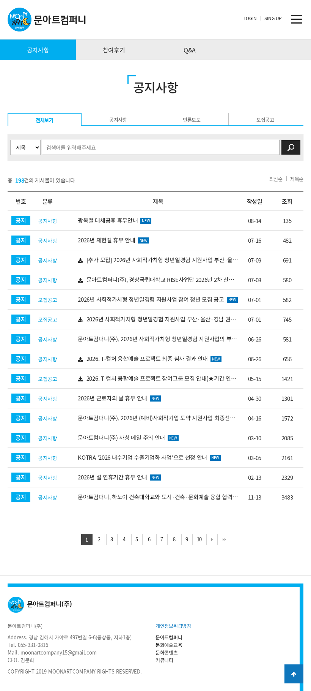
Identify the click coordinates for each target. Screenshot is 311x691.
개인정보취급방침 (173, 625)
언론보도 (192, 119)
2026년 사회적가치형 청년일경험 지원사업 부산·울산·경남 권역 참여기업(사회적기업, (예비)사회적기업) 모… (157, 319)
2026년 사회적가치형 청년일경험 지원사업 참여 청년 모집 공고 (157, 299)
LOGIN (250, 18)
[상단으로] (293, 673)
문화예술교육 (169, 644)
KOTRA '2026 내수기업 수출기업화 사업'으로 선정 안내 (148, 457)
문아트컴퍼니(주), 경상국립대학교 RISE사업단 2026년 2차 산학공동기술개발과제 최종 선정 (156, 279)
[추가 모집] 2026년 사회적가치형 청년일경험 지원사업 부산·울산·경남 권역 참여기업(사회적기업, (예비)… (157, 260)
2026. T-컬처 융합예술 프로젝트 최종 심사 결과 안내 (152, 358)
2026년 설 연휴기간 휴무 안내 (118, 477)
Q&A (190, 49)
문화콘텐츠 (167, 652)
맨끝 (224, 539)
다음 (212, 539)
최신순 (276, 178)
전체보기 (44, 119)
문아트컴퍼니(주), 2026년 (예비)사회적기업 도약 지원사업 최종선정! (157, 418)
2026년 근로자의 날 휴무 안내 (118, 398)
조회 (287, 201)
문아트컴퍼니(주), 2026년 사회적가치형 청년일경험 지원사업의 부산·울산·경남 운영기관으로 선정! (157, 339)
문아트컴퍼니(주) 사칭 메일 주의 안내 (127, 437)
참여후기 (114, 49)
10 (199, 539)
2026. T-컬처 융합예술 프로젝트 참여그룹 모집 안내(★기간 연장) (159, 378)
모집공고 (265, 119)
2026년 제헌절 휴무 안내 (112, 240)
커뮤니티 (164, 660)
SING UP (273, 18)
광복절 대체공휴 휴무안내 (114, 220)
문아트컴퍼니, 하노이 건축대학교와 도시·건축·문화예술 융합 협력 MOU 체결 (155, 497)
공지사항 (38, 49)
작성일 (254, 201)
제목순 (296, 178)
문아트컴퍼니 (169, 637)
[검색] (291, 147)
